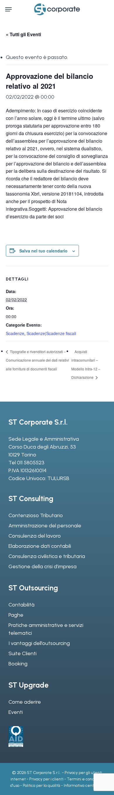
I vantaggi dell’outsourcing (39, 643)
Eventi (15, 712)
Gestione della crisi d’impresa (42, 566)
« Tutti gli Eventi (23, 34)
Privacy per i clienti (46, 779)
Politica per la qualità (41, 785)
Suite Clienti (22, 653)
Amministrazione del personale (44, 525)
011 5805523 (30, 462)
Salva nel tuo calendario (43, 251)
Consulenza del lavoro (34, 536)
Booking (17, 663)
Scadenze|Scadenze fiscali (51, 333)
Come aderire (24, 702)
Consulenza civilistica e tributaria (46, 556)
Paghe (15, 615)
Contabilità (21, 605)
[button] (8, 9)
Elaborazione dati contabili (39, 546)
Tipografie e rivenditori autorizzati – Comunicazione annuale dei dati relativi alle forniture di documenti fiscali (37, 360)
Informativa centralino (84, 785)
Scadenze (15, 333)
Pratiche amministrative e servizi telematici (45, 629)
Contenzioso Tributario (35, 515)
